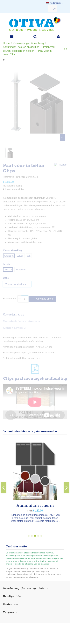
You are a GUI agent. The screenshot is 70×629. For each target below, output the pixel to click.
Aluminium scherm (35, 505)
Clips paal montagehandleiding (35, 378)
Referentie (8, 177)
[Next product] (66, 49)
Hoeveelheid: (10, 298)
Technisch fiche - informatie (21, 321)
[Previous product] (65, 49)
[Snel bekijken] (35, 498)
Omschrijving (13, 314)
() (54, 8)
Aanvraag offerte (44, 298)
